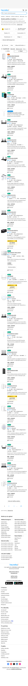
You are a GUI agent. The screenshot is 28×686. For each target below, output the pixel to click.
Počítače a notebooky (15, 16)
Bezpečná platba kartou (6, 621)
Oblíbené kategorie (6, 519)
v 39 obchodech (10, 420)
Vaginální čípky (4, 534)
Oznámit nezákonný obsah (6, 603)
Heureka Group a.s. (16, 667)
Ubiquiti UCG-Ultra (11, 195)
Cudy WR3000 (10, 276)
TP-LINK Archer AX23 (11, 140)
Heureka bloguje (4, 599)
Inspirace (3, 655)
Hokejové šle (3, 532)
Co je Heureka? (4, 590)
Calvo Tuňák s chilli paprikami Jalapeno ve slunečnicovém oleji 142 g (21, 522)
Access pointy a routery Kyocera (7, 548)
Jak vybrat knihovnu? (5, 559)
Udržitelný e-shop (4, 657)
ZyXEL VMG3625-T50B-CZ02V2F (14, 252)
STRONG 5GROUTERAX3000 (13, 56)
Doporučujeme (18, 536)
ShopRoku (3, 650)
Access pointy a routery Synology (7, 546)
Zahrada (16, 546)
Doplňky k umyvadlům (5, 528)
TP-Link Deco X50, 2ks (12, 483)
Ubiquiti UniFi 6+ (11, 426)
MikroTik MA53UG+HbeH (12, 370)
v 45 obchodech (10, 88)
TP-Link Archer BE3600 (12, 121)
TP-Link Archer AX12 (11, 464)
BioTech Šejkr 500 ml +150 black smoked (21, 525)
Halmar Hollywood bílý (19, 532)
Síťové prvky (22, 16)
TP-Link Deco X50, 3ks (12, 386)
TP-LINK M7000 (10, 94)
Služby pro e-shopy (5, 632)
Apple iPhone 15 (18, 538)
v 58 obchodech (10, 364)
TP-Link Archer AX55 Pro (12, 230)
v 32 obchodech (10, 438)
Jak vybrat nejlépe (5, 554)
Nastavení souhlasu (5, 617)
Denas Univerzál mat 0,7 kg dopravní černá (21, 528)
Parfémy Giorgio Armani (5, 535)
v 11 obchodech (10, 224)
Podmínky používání (5, 593)
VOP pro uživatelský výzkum (6, 623)
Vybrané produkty (19, 519)
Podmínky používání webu (16, 669)
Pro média (3, 597)
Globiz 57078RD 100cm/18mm (20, 530)
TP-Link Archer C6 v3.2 (12, 352)
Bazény (16, 541)
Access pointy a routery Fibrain (7, 550)
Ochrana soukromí (4, 619)
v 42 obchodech (10, 188)
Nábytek (16, 548)
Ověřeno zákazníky (5, 648)
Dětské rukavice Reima (5, 537)
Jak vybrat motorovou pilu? (6, 556)
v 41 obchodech (10, 476)
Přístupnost (3, 604)
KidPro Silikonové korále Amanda (21, 523)
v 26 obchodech (10, 133)
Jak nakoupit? (4, 610)
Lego (16, 545)
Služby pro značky (4, 635)
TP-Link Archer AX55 (11, 315)
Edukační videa (4, 641)
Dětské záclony (4, 523)
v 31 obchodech (10, 205)
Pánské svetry (4, 525)
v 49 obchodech (10, 495)
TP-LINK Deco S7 (11, 176)
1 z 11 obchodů (10, 290)
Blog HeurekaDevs (5, 601)
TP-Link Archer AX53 (11, 76)
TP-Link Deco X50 (11, 408)
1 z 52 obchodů (10, 401)
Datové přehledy (4, 637)
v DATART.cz (9, 264)
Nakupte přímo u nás (5, 615)
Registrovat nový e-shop (6, 630)
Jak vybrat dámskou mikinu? (6, 557)
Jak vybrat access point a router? (14, 113)
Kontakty (3, 591)
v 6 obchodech (10, 68)
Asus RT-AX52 (10, 446)
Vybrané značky (5, 541)
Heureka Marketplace (5, 634)
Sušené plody (4, 522)
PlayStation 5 (17, 543)
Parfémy (16, 540)
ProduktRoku (3, 652)
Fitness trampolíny (5, 527)
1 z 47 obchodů (10, 246)
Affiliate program (4, 639)
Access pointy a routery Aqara (7, 545)
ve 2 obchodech (10, 379)
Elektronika (8, 16)
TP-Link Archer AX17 (11, 212)
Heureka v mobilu (4, 612)
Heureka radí (3, 613)
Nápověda (3, 643)
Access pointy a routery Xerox (7, 543)
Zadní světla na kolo (5, 530)
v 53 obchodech (10, 170)
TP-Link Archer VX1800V (12, 158)
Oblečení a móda (18, 550)
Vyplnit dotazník (14, 577)
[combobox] (14, 13)
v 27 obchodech (10, 106)
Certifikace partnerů (5, 654)
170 (21, 506)
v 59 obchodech (10, 151)
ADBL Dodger (17, 527)
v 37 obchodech (10, 308)
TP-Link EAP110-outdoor (12, 333)
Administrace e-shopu (5, 628)
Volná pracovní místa (5, 595)
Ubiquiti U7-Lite (10, 297)
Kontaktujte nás (14, 573)
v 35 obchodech (10, 345)
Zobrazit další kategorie (7, 40)
